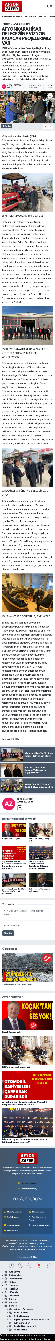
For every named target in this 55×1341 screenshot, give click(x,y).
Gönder (8, 933)
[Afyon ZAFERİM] (8, 804)
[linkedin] (48, 1265)
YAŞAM (20, 1246)
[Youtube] (35, 1199)
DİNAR (26, 1240)
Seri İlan (13, 1289)
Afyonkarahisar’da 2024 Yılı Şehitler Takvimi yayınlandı (13, 891)
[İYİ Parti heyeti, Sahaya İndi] (41, 830)
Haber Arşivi (12, 1231)
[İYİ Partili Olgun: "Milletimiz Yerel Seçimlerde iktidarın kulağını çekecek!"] (41, 853)
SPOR (42, 1244)
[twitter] (20, 1265)
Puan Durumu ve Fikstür (37, 1218)
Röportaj (14, 1292)
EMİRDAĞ (13, 1244)
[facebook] (11, 1265)
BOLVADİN (44, 1240)
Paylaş (8, 126)
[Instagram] (25, 1199)
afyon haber (30, 1246)
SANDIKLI (34, 1240)
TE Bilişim (34, 1257)
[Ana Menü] (51, 6)
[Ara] (47, 6)
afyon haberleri (16, 1249)
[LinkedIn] (30, 1199)
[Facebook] (15, 1199)
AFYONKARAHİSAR (12, 16)
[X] (20, 1199)
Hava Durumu (38, 1212)
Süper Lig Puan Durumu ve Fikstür (31, 1319)
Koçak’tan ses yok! (11, 839)
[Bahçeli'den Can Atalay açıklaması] (41, 880)
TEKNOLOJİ (33, 1244)
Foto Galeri (15, 1278)
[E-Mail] (19, 807)
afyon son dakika (44, 1246)
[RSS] (39, 1199)
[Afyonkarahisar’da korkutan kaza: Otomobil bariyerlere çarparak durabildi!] (14, 853)
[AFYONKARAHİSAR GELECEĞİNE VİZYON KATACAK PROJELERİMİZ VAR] (27, 107)
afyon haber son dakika (35, 1249)
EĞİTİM (42, 16)
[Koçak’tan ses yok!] (14, 830)
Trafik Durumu (13, 1217)
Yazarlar (14, 1285)
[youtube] (39, 1265)
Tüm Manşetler (13, 1225)
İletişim (13, 1302)
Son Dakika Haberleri (41, 1225)
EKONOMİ (30, 16)
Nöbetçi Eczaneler (15, 1212)
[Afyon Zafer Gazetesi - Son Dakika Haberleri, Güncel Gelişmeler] (12, 7)
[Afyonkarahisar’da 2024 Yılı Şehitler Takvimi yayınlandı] (14, 880)
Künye (12, 1299)
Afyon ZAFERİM (25, 802)
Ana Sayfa (14, 1272)
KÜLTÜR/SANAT (9, 1246)
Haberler (6, 24)
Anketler (14, 1296)
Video (12, 1282)
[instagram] (30, 1265)
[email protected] (29, 1183)
